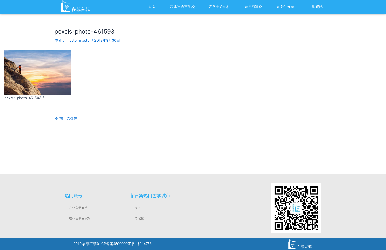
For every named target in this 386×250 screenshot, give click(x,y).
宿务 (137, 208)
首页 (152, 6)
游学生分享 (285, 6)
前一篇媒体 (66, 118)
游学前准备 (253, 6)
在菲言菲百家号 (80, 218)
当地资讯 (315, 6)
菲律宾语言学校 (182, 6)
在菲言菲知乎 (78, 208)
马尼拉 (139, 218)
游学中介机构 (219, 6)
